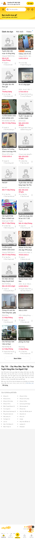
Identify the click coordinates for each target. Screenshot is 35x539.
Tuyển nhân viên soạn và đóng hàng (8, 52)
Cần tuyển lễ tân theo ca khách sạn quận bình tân (8, 217)
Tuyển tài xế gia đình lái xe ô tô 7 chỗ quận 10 (26, 217)
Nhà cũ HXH (23, 310)
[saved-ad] (28, 9)
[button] (2, 3)
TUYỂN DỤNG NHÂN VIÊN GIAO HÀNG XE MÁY (8, 248)
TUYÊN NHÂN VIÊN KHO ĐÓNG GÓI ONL (9, 117)
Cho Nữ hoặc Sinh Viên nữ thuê (8, 343)
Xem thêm (17, 358)
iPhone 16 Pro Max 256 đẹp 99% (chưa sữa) (25, 248)
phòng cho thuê (24, 342)
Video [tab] (28, 32)
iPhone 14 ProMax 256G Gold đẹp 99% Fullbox (9, 150)
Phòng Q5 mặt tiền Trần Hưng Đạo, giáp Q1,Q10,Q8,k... (9, 311)
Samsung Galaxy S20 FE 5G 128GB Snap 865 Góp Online (25, 52)
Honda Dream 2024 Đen (25, 280)
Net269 (4, 183)
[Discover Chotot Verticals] (3, 9)
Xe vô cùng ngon (24, 84)
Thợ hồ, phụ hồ (24, 149)
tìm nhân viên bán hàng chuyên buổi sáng (8, 280)
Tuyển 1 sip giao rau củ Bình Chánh (25, 117)
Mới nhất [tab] (19, 32)
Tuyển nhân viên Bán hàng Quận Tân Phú (25, 184)
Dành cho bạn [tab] (7, 32)
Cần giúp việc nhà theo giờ (8, 85)
